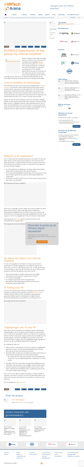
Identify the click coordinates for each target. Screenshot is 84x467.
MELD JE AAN (42, 242)
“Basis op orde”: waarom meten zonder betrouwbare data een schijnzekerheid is (72, 82)
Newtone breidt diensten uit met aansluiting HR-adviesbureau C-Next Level (72, 89)
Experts (47, 14)
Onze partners (46, 452)
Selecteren (20, 458)
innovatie (44, 385)
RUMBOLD (41, 64)
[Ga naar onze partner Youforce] (75, 33)
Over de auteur (14, 395)
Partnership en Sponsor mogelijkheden (46, 456)
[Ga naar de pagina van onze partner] (12, 445)
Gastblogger (52, 29)
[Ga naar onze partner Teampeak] (75, 55)
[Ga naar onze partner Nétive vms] (75, 42)
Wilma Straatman (20, 382)
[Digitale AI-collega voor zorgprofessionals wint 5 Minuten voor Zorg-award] (10, 422)
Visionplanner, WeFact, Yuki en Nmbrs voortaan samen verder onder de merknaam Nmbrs (73, 97)
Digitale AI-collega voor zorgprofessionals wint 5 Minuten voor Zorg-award (10, 431)
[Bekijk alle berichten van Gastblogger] (52, 24)
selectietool (36, 292)
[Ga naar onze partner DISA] (69, 71)
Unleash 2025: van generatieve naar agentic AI (39, 430)
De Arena (32, 452)
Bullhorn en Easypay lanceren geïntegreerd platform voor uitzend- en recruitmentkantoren (25, 432)
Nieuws (15, 14)
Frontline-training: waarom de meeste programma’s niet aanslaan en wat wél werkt (32, 17)
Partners (33, 14)
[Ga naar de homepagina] (5, 14)
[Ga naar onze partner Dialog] (75, 63)
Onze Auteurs (33, 454)
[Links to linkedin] (69, 108)
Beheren (19, 454)
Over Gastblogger (18, 400)
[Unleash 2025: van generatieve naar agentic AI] (40, 422)
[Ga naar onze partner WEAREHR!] (64, 55)
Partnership (61, 14)
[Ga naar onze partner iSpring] (64, 33)
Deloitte (18, 219)
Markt (18, 452)
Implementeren (21, 456)
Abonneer (76, 126)
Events (6, 454)
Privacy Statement (73, 452)
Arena (54, 14)
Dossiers (24, 14)
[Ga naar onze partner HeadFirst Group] (64, 42)
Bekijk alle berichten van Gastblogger (22, 402)
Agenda (40, 14)
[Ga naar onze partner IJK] (64, 63)
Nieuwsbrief (58, 456)
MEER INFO (76, 144)
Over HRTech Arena (73, 14)
